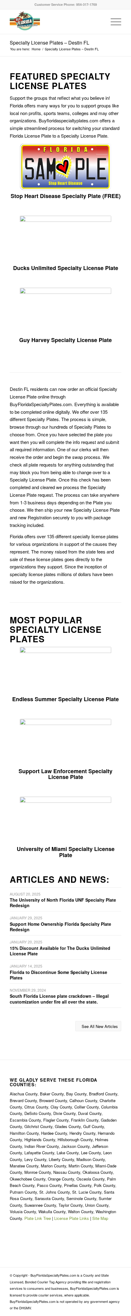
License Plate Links (71, 1218)
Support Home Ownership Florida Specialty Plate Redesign (60, 926)
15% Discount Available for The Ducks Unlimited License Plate (60, 951)
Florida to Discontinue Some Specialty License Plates (58, 975)
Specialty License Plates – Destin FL (49, 42)
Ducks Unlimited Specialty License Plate (65, 268)
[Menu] (112, 21)
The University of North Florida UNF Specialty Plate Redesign (63, 902)
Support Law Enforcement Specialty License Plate (65, 774)
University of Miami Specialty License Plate (66, 852)
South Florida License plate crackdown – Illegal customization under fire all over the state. (59, 998)
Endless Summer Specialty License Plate (65, 699)
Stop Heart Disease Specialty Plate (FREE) (66, 196)
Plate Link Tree (37, 1218)
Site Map (100, 1218)
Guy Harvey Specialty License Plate (65, 340)
